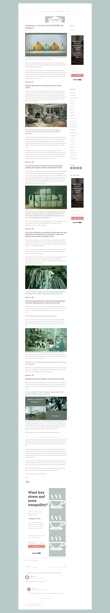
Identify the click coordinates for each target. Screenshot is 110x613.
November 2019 (73, 158)
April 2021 (72, 112)
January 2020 (73, 155)
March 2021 (72, 115)
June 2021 (72, 106)
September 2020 (73, 132)
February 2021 (73, 118)
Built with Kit (36, 553)
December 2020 (73, 124)
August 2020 (73, 135)
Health (68, 11)
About (46, 11)
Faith (50, 11)
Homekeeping (61, 11)
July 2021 (72, 103)
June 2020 (72, 141)
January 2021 (73, 121)
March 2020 (72, 150)
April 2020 (72, 147)
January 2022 (73, 92)
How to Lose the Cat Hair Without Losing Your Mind (57, 567)
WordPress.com (40, 605)
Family (55, 11)
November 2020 (73, 126)
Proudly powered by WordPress (33, 604)
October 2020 (73, 129)
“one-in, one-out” (61, 323)
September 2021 (73, 98)
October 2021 (73, 95)
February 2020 (73, 152)
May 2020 (72, 144)
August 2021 (72, 101)
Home (42, 11)
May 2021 (72, 109)
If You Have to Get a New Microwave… (32, 567)
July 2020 (72, 138)
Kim (35, 30)
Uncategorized (34, 560)
